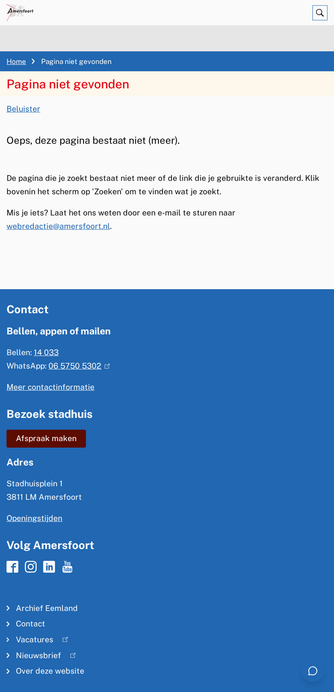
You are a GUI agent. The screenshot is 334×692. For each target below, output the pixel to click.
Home (16, 61)
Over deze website (50, 670)
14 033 (46, 352)
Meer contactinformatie (50, 386)
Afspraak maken (46, 438)
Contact (30, 623)
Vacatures (30, 641)
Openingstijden (34, 518)
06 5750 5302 (77, 365)
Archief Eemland (47, 608)
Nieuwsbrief (34, 657)
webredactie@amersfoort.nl (58, 226)
